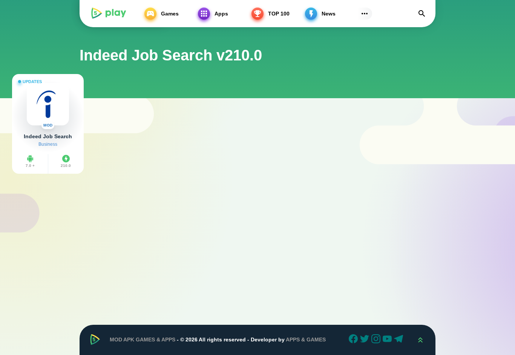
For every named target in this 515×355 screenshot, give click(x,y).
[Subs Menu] (364, 14)
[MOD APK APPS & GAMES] (108, 13)
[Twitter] (365, 340)
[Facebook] (354, 340)
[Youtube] (388, 340)
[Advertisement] (257, 239)
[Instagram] (377, 340)
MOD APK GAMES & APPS (142, 339)
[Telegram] (399, 340)
